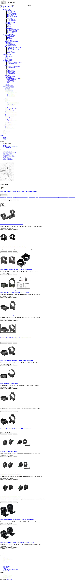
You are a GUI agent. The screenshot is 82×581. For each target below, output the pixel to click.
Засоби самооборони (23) (7, 154)
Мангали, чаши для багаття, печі (11, 114)
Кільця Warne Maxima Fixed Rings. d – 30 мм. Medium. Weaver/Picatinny (14, 292)
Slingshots (9, 26)
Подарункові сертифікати (7, 558)
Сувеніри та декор (8, 128)
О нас (4, 574)
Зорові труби (7, 75)
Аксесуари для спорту (11, 32)
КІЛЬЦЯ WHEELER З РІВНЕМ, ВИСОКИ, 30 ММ (10, 474)
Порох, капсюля (10, 51)
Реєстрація (5, 137)
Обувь (6, 101)
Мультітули (7, 58)
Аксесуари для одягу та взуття (10, 112)
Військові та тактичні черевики (13, 102)
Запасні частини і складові (12, 16)
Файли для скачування (40, 197)
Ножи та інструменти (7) (7, 153)
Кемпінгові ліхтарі (10, 94)
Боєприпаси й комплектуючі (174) (9, 152)
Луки (8, 25)
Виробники (5, 557)
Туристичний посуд (8, 118)
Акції (4, 130)
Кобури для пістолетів (9, 90)
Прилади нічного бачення (10, 76)
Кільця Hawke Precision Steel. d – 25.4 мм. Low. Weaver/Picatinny (13, 246)
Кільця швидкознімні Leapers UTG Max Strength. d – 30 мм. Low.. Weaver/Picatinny (17, 542)
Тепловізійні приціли (11, 73)
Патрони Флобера (8, 43)
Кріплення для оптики (11, 79)
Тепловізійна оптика (9, 85)
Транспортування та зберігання (13, 29)
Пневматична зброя (8, 18)
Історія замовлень (32, 197)
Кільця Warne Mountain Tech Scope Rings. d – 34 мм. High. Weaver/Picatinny (15, 337)
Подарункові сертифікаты (10, 127)
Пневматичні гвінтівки (11, 20)
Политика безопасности (7, 576)
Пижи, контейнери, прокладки (13, 49)
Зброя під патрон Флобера (12, 14)
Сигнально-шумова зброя (10, 22)
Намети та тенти (8, 115)
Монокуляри (7, 61)
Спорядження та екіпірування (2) (9, 156)
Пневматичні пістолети (11, 19)
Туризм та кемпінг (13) (7, 158)
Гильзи (8, 50)
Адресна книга (22, 197)
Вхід (1, 197)
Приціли (6, 69)
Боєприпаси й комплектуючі (8, 34)
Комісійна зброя (10, 15)
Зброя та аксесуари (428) (7, 151)
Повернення (58, 197)
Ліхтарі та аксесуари (9, 91)
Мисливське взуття (10, 103)
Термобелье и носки (9, 107)
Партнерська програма (7, 559)
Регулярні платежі (47, 197)
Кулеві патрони (10, 38)
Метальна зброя (8, 23)
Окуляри (6, 98)
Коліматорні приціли (11, 71)
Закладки (26, 197)
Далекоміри (7, 84)
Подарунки (7, 126)
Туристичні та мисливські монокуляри (14, 62)
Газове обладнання (8, 122)
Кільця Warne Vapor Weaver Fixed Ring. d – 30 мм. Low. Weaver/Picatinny (15, 405)
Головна (4, 145)
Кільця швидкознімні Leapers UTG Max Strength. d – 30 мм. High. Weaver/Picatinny (17, 519)
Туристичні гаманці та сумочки (11, 123)
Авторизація (5, 138)
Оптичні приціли (10, 70)
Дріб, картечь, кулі (10, 48)
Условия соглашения (6, 577)
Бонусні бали (53, 197)
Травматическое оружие (11, 13)
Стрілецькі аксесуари (9, 28)
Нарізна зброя (9, 12)
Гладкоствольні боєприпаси (10, 35)
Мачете (6, 57)
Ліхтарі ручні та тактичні (12, 92)
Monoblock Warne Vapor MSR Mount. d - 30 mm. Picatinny (11, 224)
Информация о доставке (7, 575)
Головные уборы (8, 109)
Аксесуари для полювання (12, 31)
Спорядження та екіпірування (8, 86)
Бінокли (6, 65)
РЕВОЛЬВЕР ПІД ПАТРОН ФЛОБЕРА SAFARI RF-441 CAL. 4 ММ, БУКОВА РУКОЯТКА (19, 191)
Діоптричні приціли (11, 72)
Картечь (8, 37)
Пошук (29, 5)
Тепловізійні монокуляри (12, 63)
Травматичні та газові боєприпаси (11, 41)
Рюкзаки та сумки (8, 89)
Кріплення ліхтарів (10, 95)
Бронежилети (7, 88)
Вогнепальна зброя (8, 10)
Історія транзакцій (64, 197)
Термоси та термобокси (11, 119)
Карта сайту (5, 561)
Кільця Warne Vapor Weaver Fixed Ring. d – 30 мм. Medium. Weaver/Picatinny (15, 428)
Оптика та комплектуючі (7, 60)
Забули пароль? (9, 197)
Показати (2, 203)
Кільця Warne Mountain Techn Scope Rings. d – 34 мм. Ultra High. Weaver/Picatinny (16, 360)
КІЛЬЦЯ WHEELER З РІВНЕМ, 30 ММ (8, 451)
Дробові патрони (10, 36)
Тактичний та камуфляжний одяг (11, 108)
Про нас (4, 132)
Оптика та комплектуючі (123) (8, 155)
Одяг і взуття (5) (6, 157)
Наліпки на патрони (11, 52)
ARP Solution (9, 579)
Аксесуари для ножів (9, 56)
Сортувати (2, 205)
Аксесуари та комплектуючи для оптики (12, 78)
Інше (8, 82)
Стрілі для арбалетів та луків (10, 45)
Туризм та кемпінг (6, 113)
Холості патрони (8, 42)
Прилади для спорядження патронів (14, 47)
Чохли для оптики (10, 80)
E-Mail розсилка (72, 197)
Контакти (4, 133)
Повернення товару (6, 570)
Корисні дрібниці (8, 124)
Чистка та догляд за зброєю (12, 30)
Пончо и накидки (8, 111)
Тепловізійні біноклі (11, 67)
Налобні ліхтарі (10, 93)
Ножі (6, 55)
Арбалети (9, 24)
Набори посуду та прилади (12, 120)
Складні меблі (7, 117)
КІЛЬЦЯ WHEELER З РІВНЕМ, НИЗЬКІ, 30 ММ (10, 496)
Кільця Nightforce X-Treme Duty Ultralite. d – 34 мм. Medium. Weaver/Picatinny (16, 269)
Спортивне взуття (10, 105)
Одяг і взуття (5, 99)
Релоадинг (7, 46)
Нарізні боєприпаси (8, 40)
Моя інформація (16, 197)
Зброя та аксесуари (6, 9)
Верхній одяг (7, 100)
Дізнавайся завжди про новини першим (10, 569)
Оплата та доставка (6, 131)
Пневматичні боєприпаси (10, 44)
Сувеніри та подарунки (7, 125)
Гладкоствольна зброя (11, 11)
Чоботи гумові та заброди (12, 104)
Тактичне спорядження (9, 87)
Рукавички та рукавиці (9, 110)
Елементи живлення (11, 96)
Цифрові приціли (8, 77)
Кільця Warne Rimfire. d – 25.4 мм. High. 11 (9, 383)
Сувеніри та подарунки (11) (8, 159)
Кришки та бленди (10, 81)
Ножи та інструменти (7, 54)
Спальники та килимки (9, 116)
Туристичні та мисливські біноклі (13, 66)
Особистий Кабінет (6, 566)
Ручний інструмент (8, 59)
